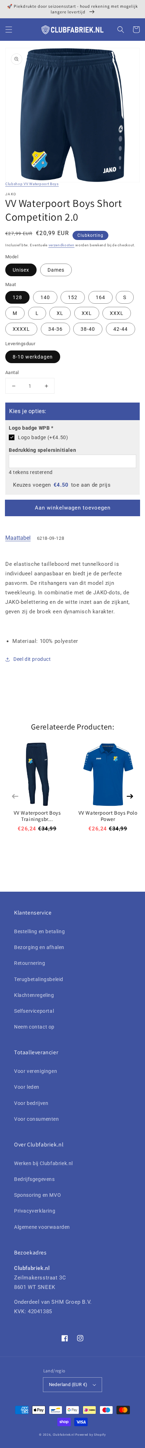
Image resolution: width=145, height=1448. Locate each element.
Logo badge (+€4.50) (43, 437)
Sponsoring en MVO (37, 1195)
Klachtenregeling (34, 995)
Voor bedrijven (31, 1103)
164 (100, 297)
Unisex (21, 270)
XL (60, 313)
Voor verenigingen (35, 1071)
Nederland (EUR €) (68, 1384)
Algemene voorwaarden (42, 1227)
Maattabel (18, 538)
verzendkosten (62, 245)
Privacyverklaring (34, 1211)
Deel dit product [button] (32, 659)
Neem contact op (34, 1027)
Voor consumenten (36, 1119)
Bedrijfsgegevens (34, 1179)
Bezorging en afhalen (39, 947)
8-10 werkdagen (33, 357)
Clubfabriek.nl (64, 1434)
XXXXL (21, 329)
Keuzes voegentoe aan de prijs (62, 485)
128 (17, 297)
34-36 (55, 329)
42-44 (120, 329)
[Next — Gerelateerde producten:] (130, 796)
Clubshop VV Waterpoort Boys (32, 184)
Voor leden (26, 1087)
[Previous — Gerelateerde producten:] (15, 796)
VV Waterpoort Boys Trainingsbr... (37, 815)
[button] (9, 29)
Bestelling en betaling (39, 931)
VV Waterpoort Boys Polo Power (108, 815)
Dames (56, 270)
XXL (87, 313)
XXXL (117, 313)
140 (45, 297)
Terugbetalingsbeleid (38, 979)
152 (72, 297)
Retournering (29, 963)
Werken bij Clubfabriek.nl (43, 1163)
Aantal (12, 372)
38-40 (88, 329)
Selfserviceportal (34, 1011)
